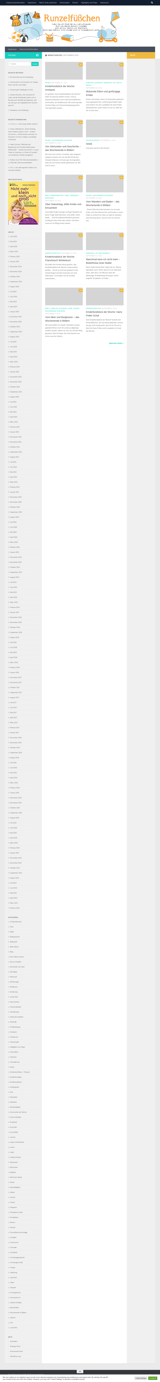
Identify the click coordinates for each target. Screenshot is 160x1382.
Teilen (12, 1282)
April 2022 (13, 417)
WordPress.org (15, 1356)
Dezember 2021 (16, 437)
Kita (11, 1092)
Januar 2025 (14, 261)
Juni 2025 (13, 236)
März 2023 (14, 362)
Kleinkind (13, 1102)
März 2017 (14, 722)
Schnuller (13, 1247)
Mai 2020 (13, 532)
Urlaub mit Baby (16, 1302)
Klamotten (13, 1097)
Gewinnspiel (64, 3)
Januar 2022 (14, 432)
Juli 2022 (13, 402)
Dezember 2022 (16, 377)
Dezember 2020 (16, 497)
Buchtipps (13, 972)
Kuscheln (13, 1127)
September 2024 (16, 281)
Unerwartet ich (15, 1297)
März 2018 (14, 662)
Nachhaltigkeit (15, 1187)
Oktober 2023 (15, 327)
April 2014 (13, 898)
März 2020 (14, 542)
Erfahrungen (14, 982)
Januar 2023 (14, 372)
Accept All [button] (153, 1378)
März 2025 (14, 251)
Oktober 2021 (15, 447)
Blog (11, 952)
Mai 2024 (13, 302)
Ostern (12, 1202)
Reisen (75, 3)
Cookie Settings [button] (141, 1378)
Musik (12, 1182)
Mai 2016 (13, 773)
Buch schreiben (15, 962)
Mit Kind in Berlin (102, 253)
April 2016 (13, 778)
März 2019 (14, 602)
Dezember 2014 (16, 858)
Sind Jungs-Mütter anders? (28, 124)
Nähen (12, 1192)
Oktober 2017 (15, 687)
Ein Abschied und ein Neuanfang (21, 77)
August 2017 (14, 697)
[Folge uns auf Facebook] (37, 55)
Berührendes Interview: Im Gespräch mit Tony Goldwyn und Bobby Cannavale (22, 136)
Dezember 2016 (16, 737)
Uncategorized (92, 140)
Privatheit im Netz (16, 1212)
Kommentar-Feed (16, 1351)
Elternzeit (13, 977)
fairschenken (14, 1002)
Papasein (13, 1207)
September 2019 (16, 572)
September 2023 (16, 332)
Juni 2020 (13, 527)
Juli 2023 (13, 342)
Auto (11, 927)
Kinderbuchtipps (16, 1077)
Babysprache (15, 937)
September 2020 (16, 512)
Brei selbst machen (17, 957)
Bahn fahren (14, 947)
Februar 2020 (15, 547)
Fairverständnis (15, 1007)
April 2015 (13, 838)
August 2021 (14, 457)
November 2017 (16, 682)
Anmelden (13, 1341)
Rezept (12, 1227)
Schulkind (13, 1252)
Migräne (13, 1172)
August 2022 (14, 397)
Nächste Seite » (116, 343)
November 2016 (16, 743)
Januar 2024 (14, 312)
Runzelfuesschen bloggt (18, 1232)
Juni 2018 (13, 647)
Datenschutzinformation (15, 3)
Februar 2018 (15, 667)
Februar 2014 (15, 908)
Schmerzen (14, 1242)
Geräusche (14, 1037)
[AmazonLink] (23, 224)
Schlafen (13, 1237)
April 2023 (13, 357)
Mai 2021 (13, 472)
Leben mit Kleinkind (94, 83)
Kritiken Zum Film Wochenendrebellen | (24, 160)
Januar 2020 (14, 552)
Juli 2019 (13, 582)
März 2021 (14, 482)
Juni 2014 (13, 888)
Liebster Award (15, 1157)
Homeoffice (14, 1052)
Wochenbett (14, 1307)
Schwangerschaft (16, 1262)
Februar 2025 (15, 256)
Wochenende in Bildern (62, 140)
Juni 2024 (13, 297)
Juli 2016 (13, 763)
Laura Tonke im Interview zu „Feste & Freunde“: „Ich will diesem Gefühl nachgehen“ (23, 152)
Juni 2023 (13, 347)
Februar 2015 (15, 848)
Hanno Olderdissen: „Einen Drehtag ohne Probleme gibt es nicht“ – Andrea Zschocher (21, 131)
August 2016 (14, 758)
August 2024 (14, 286)
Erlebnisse (14, 987)
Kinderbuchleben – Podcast (20, 1072)
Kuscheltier (14, 1132)
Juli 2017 (13, 702)
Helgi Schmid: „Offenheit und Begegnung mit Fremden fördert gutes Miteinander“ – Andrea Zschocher (21, 147)
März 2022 (14, 422)
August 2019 (14, 577)
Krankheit (13, 1122)
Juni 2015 (13, 828)
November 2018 (16, 622)
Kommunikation (56, 195)
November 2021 (16, 442)
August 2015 (14, 818)
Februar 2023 (15, 367)
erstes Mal (14, 997)
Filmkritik (13, 1022)
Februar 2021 (15, 487)
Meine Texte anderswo (48, 3)
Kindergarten (14, 1087)
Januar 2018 (14, 672)
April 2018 (13, 657)
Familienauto (14, 1012)
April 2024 (13, 307)
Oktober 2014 (15, 868)
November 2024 (16, 271)
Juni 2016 (13, 768)
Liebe (67, 195)
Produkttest (14, 1217)
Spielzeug (13, 1272)
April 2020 (13, 537)
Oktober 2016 (15, 748)
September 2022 (16, 392)
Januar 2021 (14, 492)
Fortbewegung (15, 1027)
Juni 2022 (13, 407)
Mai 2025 (13, 241)
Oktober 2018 (15, 627)
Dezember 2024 (16, 266)
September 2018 (16, 632)
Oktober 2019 (15, 567)
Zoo (11, 1322)
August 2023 (14, 337)
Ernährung (14, 992)
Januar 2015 (14, 853)
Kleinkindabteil (15, 1107)
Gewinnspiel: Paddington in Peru (21, 90)
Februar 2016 (15, 788)
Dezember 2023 (16, 317)
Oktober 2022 (15, 387)
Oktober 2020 (15, 507)
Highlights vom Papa (89, 3)
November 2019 (16, 562)
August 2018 (14, 637)
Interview (13, 1057)
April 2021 (13, 477)
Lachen (12, 1137)
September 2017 (16, 692)
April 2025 (13, 246)
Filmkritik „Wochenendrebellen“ (21, 163)
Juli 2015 (13, 823)
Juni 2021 (13, 467)
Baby (47, 195)
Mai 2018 (13, 652)
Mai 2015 (13, 833)
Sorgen (12, 1267)
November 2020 (16, 502)
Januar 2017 (14, 732)
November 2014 (16, 863)
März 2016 (14, 783)
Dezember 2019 (16, 557)
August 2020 (14, 517)
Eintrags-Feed (15, 1346)
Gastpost (13, 1032)
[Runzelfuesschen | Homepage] (65, 26)
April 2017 (13, 717)
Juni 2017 (13, 707)
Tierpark (13, 1287)
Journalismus (15, 1062)
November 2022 (16, 382)
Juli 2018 (13, 642)
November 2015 (16, 803)
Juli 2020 (13, 522)
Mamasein (108, 83)
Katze (12, 1067)
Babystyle (13, 942)
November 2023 (16, 322)
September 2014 (16, 873)
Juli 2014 (13, 883)
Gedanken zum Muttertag (19, 110)
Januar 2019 (14, 612)
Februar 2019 (15, 607)
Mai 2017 (13, 712)
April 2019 (13, 597)
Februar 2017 (15, 727)
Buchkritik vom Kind (17, 967)
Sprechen (13, 1277)
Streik (89, 143)
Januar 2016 (14, 793)
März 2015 (14, 843)
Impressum (32, 3)
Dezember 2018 (16, 617)
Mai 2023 (13, 352)
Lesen (12, 1147)
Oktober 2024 (15, 276)
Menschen (49, 198)
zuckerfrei (13, 1328)
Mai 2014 (13, 893)
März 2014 (14, 903)
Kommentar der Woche (18, 1112)
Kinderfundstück (52, 253)
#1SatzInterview (16, 922)
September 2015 (16, 813)
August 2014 (14, 878)
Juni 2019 (13, 587)
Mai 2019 (13, 592)
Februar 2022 (15, 427)
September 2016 (16, 753)
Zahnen (12, 1317)
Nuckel (12, 1197)
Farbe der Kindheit (16, 1017)
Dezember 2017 (16, 677)
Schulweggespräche (17, 1257)
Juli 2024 (13, 292)
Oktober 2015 (15, 808)
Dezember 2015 (16, 798)
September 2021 (16, 452)
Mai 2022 (13, 412)
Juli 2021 (13, 462)
